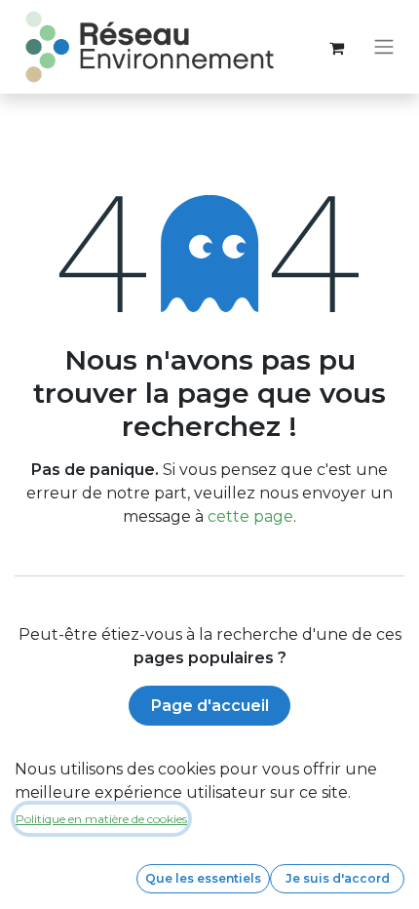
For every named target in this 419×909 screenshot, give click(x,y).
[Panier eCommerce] (336, 46)
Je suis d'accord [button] (338, 878)
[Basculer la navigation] (383, 47)
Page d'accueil (210, 705)
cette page (250, 516)
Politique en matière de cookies (101, 818)
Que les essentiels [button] (203, 878)
